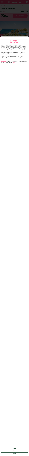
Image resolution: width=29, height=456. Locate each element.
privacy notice (15, 62)
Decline (14, 453)
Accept (14, 448)
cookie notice (3, 61)
